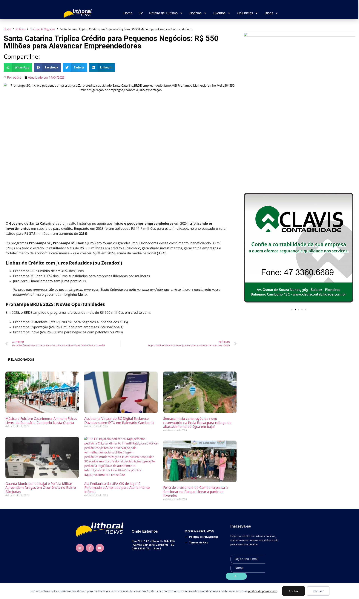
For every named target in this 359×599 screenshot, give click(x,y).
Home (127, 13)
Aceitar (293, 591)
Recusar (318, 591)
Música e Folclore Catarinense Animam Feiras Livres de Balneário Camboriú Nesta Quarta (41, 420)
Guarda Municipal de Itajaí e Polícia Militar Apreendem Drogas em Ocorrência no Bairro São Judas (40, 487)
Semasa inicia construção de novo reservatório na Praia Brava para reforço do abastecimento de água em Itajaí (197, 422)
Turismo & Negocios (42, 29)
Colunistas (245, 13)
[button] (18, 67)
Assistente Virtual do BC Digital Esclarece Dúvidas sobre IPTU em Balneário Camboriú (119, 420)
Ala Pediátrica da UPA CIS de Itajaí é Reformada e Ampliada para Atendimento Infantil (117, 487)
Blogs (269, 13)
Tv (141, 13)
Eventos (219, 13)
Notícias (195, 13)
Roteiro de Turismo (163, 13)
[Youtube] (100, 548)
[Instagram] (80, 548)
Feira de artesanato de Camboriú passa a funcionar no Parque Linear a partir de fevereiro (195, 491)
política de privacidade (262, 591)
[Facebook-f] (90, 548)
